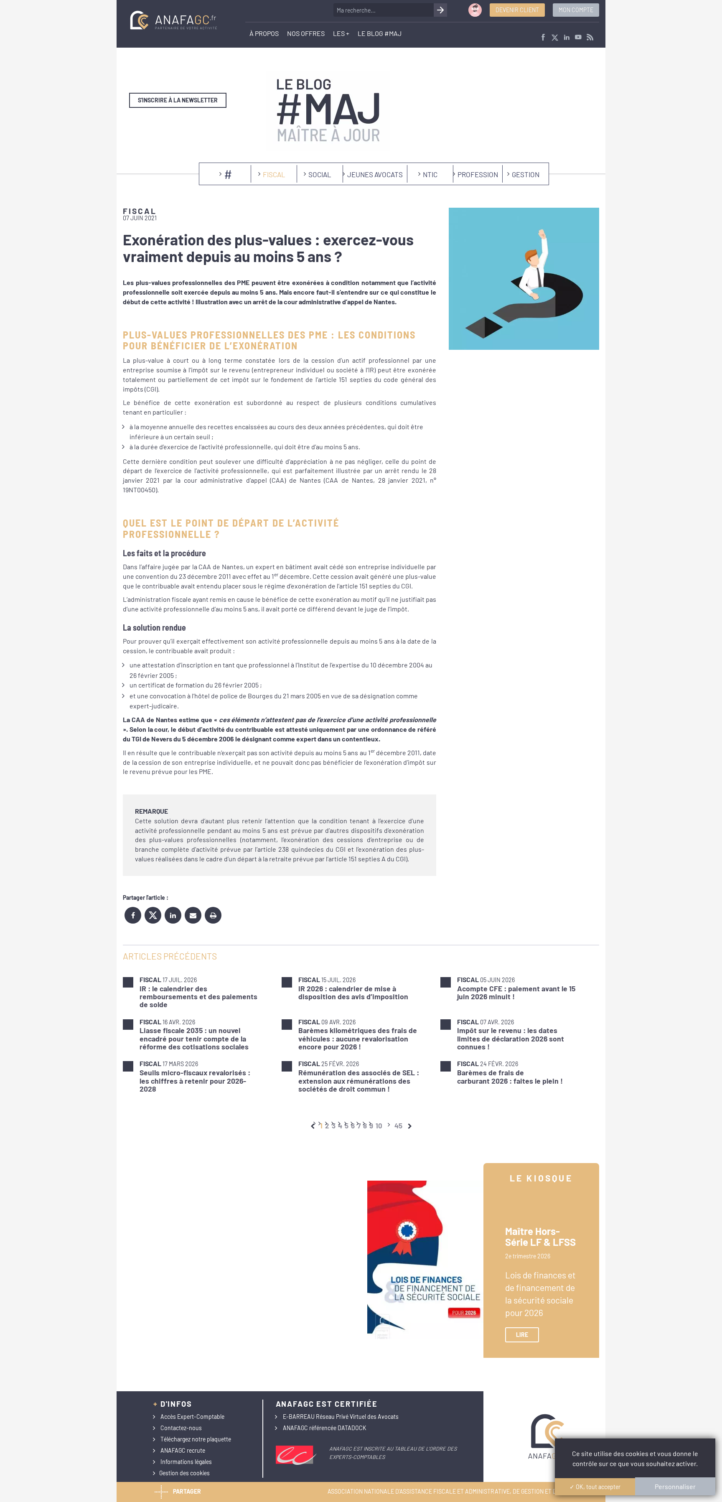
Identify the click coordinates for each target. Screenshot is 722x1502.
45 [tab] (398, 1125)
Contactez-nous (181, 1427)
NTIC (430, 174)
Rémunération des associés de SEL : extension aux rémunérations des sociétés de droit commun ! (358, 1080)
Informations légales (186, 1461)
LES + (341, 33)
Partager (187, 1490)
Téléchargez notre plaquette (195, 1439)
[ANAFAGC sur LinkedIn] (566, 38)
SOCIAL (319, 174)
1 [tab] (321, 1125)
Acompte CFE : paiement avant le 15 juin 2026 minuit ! (516, 992)
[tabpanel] (361, 1034)
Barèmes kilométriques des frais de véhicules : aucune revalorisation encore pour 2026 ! (357, 1038)
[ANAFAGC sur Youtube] (578, 38)
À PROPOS (264, 33)
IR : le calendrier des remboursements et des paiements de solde (198, 996)
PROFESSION (478, 174)
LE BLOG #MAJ (380, 33)
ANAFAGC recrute (182, 1450)
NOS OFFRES (306, 33)
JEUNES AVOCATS (375, 174)
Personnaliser (675, 1486)
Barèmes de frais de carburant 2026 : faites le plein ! (510, 1076)
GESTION (525, 174)
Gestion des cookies (184, 1473)
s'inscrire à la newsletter (178, 100)
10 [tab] (379, 1125)
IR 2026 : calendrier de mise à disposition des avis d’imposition (353, 992)
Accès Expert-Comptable (192, 1416)
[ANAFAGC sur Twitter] (555, 38)
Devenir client (517, 9)
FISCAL (274, 174)
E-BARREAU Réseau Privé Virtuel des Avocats (341, 1416)
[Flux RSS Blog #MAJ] (590, 38)
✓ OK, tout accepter (594, 1486)
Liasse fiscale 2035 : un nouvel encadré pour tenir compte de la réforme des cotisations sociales (194, 1038)
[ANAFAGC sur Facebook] (543, 38)
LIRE (522, 1334)
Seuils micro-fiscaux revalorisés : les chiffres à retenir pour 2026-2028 (195, 1080)
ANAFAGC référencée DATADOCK (324, 1427)
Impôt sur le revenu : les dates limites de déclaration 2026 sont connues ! (510, 1038)
